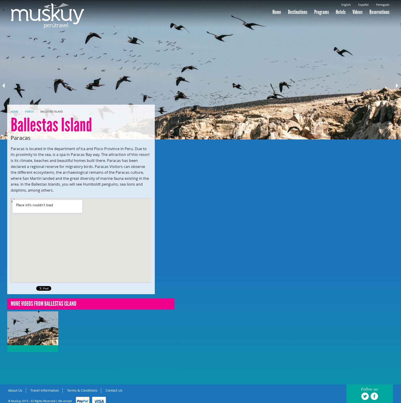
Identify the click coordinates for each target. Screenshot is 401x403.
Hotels (341, 12)
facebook (374, 396)
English (346, 4)
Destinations (297, 12)
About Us (15, 390)
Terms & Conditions (82, 390)
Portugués (382, 4)
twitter (365, 396)
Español (363, 4)
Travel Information (44, 390)
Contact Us (114, 390)
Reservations (379, 12)
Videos (357, 12)
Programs (321, 12)
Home (276, 12)
